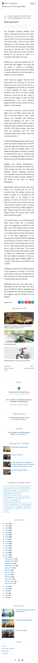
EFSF (26, 16)
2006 (7, 595)
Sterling (20, 497)
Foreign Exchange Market (15, 18)
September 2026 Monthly (20, 447)
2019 (7, 539)
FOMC (27, 507)
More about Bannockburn (19, 405)
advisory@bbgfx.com (21, 434)
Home (5, 16)
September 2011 (10, 565)
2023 (7, 530)
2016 (7, 546)
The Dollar (14, 490)
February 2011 (9, 581)
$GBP (18, 494)
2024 (7, 528)
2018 (7, 541)
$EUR (6, 490)
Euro (5, 18)
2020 (7, 537)
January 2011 (9, 583)
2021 (7, 535)
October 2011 (9, 563)
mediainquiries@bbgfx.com (19, 419)
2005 (7, 597)
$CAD (6, 500)
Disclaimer (5, 653)
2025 (7, 526)
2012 (7, 555)
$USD (6, 487)
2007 (7, 593)
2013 (7, 552)
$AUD (26, 497)
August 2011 (9, 568)
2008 (7, 591)
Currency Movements (23, 487)
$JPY (26, 490)
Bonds (10, 16)
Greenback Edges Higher (19, 470)
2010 (7, 586)
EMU (29, 16)
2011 (7, 557)
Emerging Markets (10, 497)
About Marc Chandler (8, 648)
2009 (7, 588)
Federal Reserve (9, 494)
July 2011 (8, 570)
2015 (7, 548)
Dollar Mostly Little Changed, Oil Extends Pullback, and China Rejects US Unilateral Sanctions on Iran (23, 464)
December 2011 (10, 559)
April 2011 (8, 577)
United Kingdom (26, 504)
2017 (7, 544)
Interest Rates (8, 507)
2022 (7, 532)
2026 (7, 523)
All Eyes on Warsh (17, 455)
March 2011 (9, 579)
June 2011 (8, 572)
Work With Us (6, 651)
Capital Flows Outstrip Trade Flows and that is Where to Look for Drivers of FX (18, 327)
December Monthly (10, 344)
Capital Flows (16, 16)
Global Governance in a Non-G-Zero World (17, 361)
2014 (7, 550)
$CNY (6, 511)
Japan (12, 487)
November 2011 (10, 561)
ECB (22, 16)
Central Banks (15, 500)
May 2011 (8, 574)
